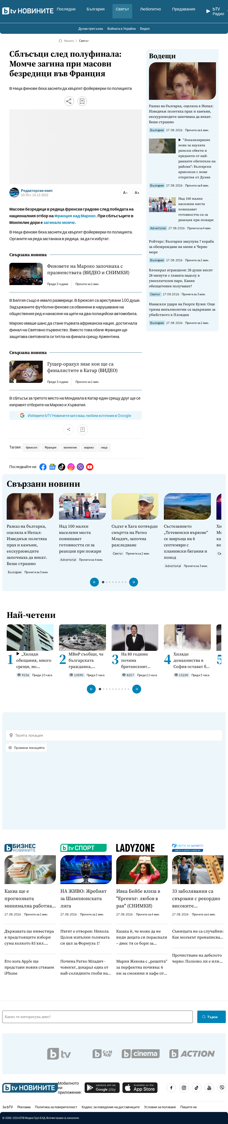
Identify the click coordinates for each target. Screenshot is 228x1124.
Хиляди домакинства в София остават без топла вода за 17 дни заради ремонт (191, 660)
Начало (69, 40)
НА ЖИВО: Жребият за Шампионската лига (83, 898)
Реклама (24, 1107)
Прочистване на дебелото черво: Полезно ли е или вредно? (197, 958)
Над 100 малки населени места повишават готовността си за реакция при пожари (196, 209)
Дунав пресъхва (90, 28)
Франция (50, 447)
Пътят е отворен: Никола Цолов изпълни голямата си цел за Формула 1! (85, 937)
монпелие (70, 447)
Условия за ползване (160, 1107)
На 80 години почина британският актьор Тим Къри (138, 660)
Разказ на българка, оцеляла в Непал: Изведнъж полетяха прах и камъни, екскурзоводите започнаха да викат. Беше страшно (181, 113)
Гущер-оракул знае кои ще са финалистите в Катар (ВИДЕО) (82, 367)
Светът (122, 8)
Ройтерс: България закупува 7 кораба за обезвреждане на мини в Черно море (181, 246)
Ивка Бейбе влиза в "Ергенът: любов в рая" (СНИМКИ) (138, 898)
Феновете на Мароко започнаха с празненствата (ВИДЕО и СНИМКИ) (88, 269)
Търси (212, 1017)
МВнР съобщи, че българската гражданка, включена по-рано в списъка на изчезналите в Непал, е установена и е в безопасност (87, 660)
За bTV (7, 1107)
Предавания (183, 8)
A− (125, 192)
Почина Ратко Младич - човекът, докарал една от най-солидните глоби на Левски (84, 967)
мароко (89, 447)
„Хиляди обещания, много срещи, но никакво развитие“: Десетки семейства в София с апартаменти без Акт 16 (33, 660)
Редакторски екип (37, 191)
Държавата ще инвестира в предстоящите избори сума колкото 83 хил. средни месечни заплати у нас (30, 937)
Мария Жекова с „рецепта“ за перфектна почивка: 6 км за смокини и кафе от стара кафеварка (141, 967)
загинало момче (59, 222)
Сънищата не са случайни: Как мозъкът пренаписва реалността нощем (198, 934)
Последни (66, 8)
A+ (137, 192)
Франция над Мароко (75, 215)
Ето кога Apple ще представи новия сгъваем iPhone (29, 967)
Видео (145, 28)
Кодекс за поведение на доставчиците (111, 1107)
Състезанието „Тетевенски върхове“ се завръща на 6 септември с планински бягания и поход (186, 541)
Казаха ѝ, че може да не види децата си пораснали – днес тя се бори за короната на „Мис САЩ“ (141, 937)
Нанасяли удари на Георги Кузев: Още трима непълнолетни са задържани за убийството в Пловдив (182, 309)
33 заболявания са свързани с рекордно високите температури (196, 898)
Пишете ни (188, 1107)
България (96, 8)
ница (104, 447)
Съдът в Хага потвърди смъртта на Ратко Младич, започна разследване (135, 535)
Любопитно (150, 8)
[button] (94, 582)
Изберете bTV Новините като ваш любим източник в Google (79, 415)
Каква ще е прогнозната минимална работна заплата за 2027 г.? (28, 898)
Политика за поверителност (56, 1107)
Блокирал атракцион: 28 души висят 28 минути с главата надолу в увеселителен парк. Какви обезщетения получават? (181, 277)
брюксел (31, 447)
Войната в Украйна (121, 28)
